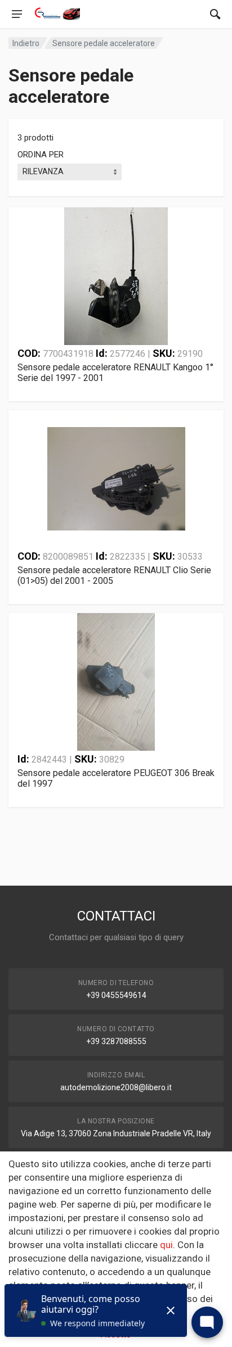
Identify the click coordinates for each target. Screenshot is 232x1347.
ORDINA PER (40, 154)
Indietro (25, 43)
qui (166, 1244)
